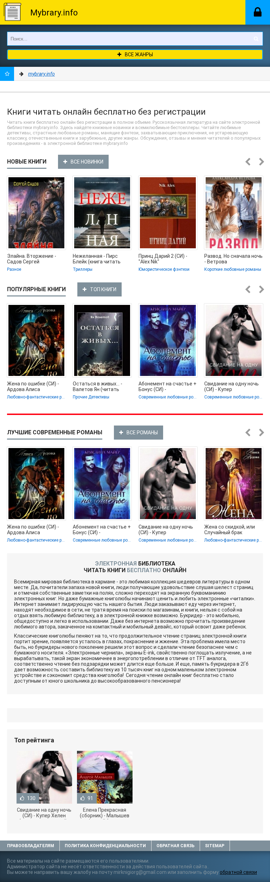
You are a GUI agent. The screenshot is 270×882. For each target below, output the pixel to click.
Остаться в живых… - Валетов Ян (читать (97, 386)
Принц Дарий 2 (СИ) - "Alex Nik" (163, 258)
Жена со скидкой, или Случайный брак (229, 529)
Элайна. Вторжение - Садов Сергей (31, 258)
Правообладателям (30, 845)
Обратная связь (175, 845)
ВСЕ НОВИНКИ (87, 162)
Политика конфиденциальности (105, 845)
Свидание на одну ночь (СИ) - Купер (231, 386)
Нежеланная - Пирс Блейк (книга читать (97, 258)
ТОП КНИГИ (103, 289)
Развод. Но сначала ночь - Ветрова (233, 258)
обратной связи (238, 872)
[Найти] (256, 38)
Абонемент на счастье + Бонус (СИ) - (168, 386)
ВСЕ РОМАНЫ (142, 432)
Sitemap (214, 845)
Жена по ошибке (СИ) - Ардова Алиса (33, 386)
